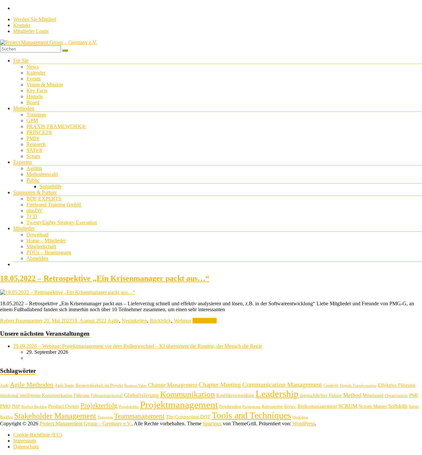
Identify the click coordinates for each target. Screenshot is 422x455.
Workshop (300, 417)
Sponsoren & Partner (35, 192)
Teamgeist (105, 417)
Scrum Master (373, 406)
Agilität (34, 168)
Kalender (35, 73)
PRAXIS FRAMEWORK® (56, 126)
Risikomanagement (317, 406)
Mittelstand (373, 395)
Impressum (24, 440)
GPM (32, 120)
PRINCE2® (39, 132)
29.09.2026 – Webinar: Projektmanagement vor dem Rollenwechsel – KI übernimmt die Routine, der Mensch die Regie (137, 346)
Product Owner (63, 406)
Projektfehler (129, 407)
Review (290, 406)
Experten (22, 162)
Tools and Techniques (251, 415)
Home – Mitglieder (46, 240)
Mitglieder (24, 228)
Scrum (33, 156)
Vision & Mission (44, 84)
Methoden (23, 108)
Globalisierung (141, 395)
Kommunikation (187, 394)
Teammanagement (139, 416)
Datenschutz (26, 446)
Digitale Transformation (358, 385)
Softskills (397, 406)
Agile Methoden (31, 384)
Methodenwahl (42, 174)
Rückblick (160, 320)
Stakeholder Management (55, 415)
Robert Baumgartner (21, 320)
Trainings (36, 114)
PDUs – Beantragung (48, 252)
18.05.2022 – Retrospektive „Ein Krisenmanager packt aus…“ (104, 278)
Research (35, 144)
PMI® (33, 138)
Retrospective (272, 406)
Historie (34, 96)
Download (37, 234)
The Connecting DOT (188, 416)
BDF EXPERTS (43, 198)
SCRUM (347, 406)
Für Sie (20, 60)
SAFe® (34, 150)
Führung (81, 395)
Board (32, 102)
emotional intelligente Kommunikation (36, 395)
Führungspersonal (107, 395)
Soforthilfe (51, 186)
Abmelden (37, 258)
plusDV (34, 210)
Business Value (135, 385)
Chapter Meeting (220, 384)
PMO (5, 406)
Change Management (172, 385)
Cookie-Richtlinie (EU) (37, 435)
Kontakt (21, 25)
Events (33, 78)
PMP (16, 406)
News (32, 67)
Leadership (277, 393)
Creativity (331, 385)
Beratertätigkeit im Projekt (99, 385)
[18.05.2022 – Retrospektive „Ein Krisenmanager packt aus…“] (67, 292)
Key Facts (36, 90)
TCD (31, 216)
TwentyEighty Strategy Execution (61, 222)
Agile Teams (64, 385)
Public (33, 180)
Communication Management (282, 384)
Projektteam (251, 407)
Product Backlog (34, 407)
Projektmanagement (179, 404)
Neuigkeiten (134, 320)
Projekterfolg (99, 405)
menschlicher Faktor (321, 395)
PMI (413, 395)
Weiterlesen (205, 320)
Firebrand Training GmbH (53, 204)
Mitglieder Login (30, 31)
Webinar (182, 320)
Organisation (396, 395)
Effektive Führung (396, 385)
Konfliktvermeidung (235, 395)
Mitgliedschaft (41, 246)
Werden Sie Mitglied (34, 19)
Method (352, 395)
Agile (113, 320)
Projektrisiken (230, 406)
